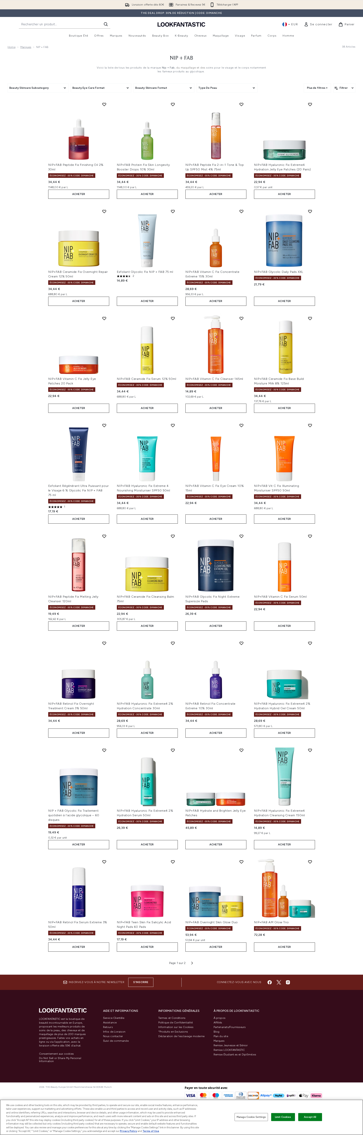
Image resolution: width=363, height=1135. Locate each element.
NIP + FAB (181, 58)
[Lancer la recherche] (105, 24)
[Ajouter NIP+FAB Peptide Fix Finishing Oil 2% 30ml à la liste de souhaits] (104, 104)
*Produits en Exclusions (173, 1031)
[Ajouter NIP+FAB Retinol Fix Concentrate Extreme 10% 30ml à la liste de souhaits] (241, 643)
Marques (25, 47)
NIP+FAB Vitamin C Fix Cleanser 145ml (214, 379)
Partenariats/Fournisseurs (230, 1027)
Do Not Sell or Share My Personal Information (60, 1060)
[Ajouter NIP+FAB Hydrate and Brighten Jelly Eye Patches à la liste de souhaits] (241, 750)
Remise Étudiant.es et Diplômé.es (235, 1054)
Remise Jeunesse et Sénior (231, 1045)
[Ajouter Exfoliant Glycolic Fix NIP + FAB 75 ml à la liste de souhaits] (172, 211)
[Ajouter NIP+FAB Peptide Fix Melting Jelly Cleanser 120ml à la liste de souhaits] (104, 536)
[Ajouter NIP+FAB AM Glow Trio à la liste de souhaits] (310, 861)
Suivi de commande (116, 1040)
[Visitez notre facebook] (269, 982)
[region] (181, 1117)
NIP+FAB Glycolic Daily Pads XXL (279, 272)
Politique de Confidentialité (175, 1022)
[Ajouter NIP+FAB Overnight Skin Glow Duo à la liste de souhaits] (241, 861)
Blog (217, 1031)
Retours (108, 1027)
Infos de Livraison (114, 1031)
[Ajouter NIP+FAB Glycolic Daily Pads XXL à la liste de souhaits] (310, 211)
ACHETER (78, 194)
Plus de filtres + (317, 87)
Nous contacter (113, 1036)
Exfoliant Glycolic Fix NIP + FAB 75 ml (145, 272)
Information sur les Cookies (175, 1027)
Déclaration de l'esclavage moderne (181, 1036)
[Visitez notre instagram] (287, 982)
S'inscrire (140, 982)
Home (11, 47)
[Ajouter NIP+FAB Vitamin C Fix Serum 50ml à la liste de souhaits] (310, 536)
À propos (220, 1018)
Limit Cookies (283, 1117)
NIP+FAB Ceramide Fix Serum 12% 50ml (146, 379)
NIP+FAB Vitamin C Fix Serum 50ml (280, 596)
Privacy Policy (128, 1131)
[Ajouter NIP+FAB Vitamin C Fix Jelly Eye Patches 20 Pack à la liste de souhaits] (104, 318)
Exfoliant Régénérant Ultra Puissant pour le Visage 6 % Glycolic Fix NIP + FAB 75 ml (78, 490)
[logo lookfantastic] (181, 24)
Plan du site (221, 1036)
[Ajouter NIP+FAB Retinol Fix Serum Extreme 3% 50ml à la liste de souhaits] (104, 861)
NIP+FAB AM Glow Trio (271, 922)
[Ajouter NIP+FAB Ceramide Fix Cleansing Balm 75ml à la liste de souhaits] (172, 536)
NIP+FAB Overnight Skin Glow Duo (211, 922)
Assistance (110, 1022)
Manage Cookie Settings (251, 1117)
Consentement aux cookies (56, 1053)
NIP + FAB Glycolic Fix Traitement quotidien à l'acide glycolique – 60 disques (73, 815)
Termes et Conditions (172, 1018)
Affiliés (218, 1022)
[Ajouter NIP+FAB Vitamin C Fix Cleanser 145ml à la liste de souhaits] (241, 318)
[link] (318, 24)
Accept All (310, 1117)
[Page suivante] (192, 963)
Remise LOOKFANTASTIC (229, 1050)
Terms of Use (151, 1131)
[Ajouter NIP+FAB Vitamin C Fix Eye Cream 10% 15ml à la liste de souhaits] (241, 425)
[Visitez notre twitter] (278, 982)
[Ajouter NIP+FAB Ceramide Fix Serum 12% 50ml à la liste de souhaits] (172, 318)
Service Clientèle (113, 1018)
